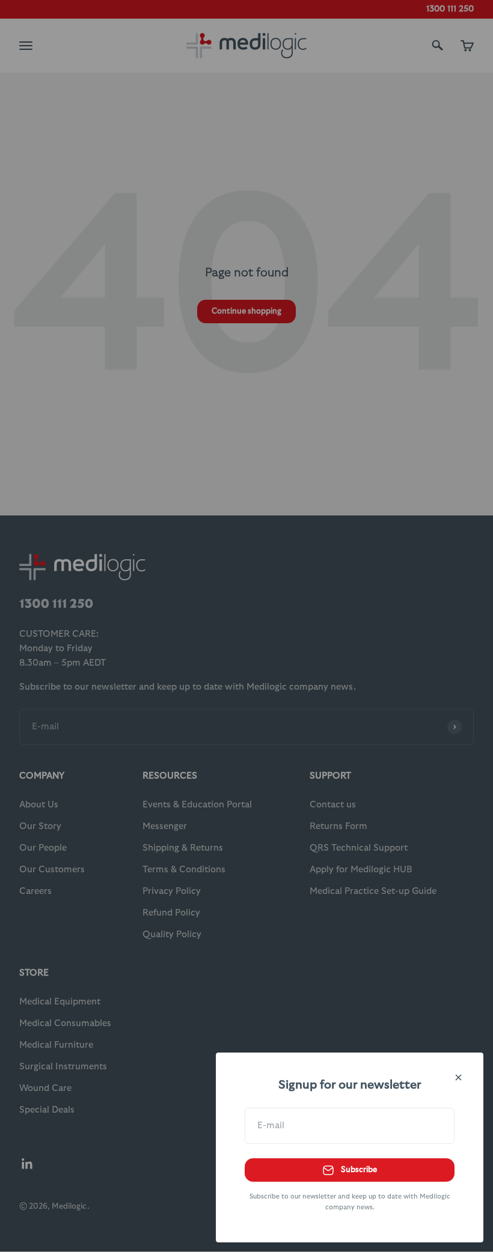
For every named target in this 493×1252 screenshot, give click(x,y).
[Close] (458, 1077)
